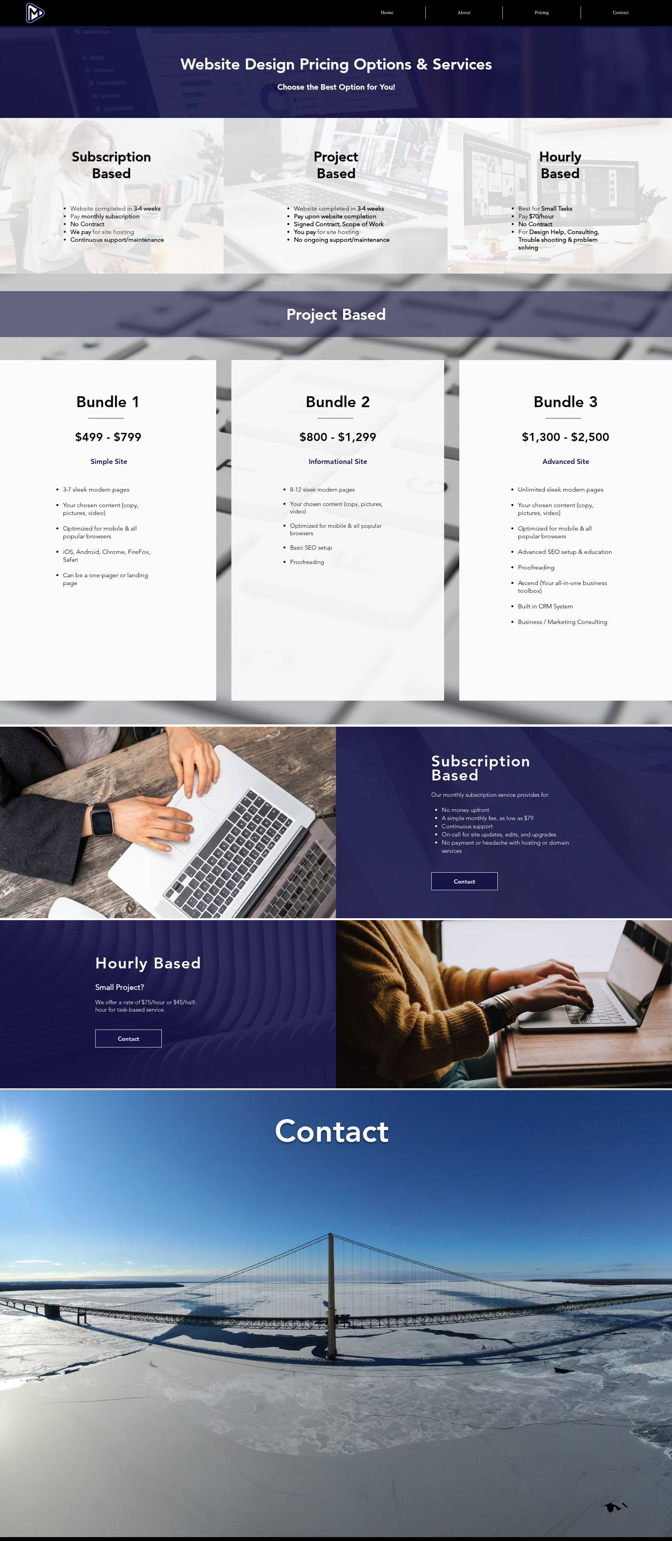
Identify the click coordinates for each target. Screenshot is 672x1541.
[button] (541, 12)
